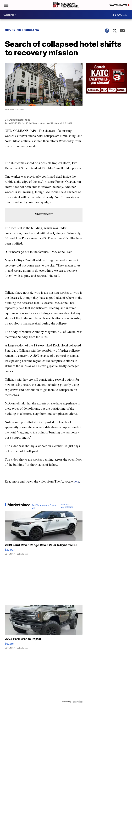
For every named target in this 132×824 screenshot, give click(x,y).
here (76, 481)
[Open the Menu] (6, 5)
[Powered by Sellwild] (77, 701)
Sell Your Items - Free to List (44, 506)
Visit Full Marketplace (66, 505)
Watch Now (118, 5)
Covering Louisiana (22, 30)
